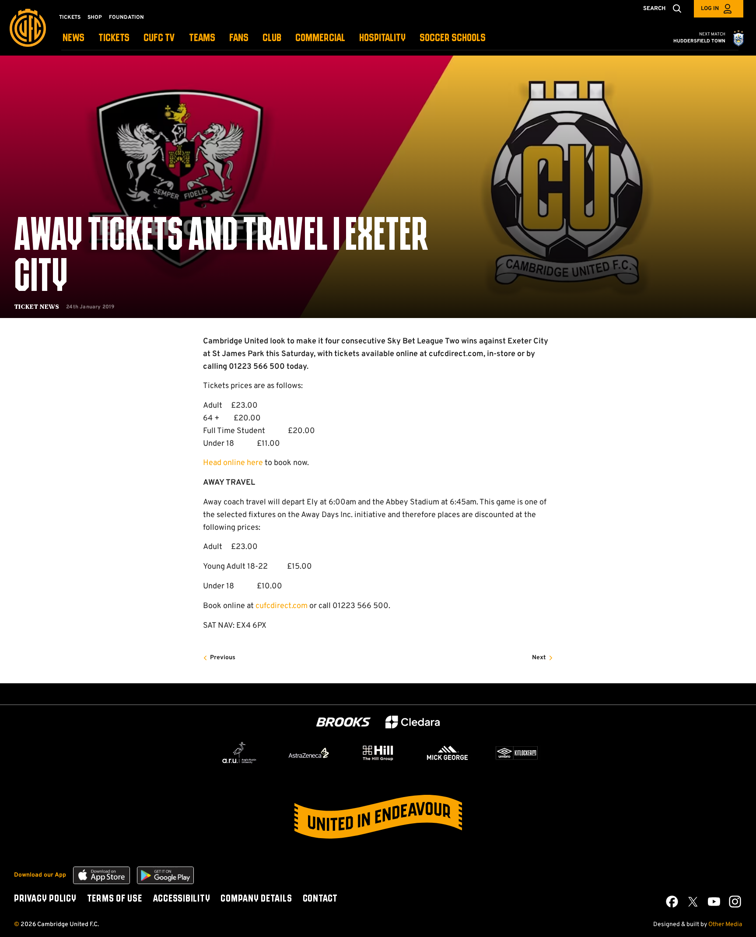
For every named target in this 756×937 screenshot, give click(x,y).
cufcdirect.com (282, 606)
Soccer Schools (453, 38)
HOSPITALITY (382, 38)
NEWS (73, 38)
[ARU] (239, 753)
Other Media (725, 924)
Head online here (233, 463)
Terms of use (114, 899)
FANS (238, 38)
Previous (222, 657)
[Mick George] (447, 753)
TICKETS (114, 38)
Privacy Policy (45, 899)
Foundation (126, 17)
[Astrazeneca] (309, 752)
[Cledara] (412, 722)
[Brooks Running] (343, 722)
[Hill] (378, 753)
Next (539, 657)
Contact (320, 899)
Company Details (256, 899)
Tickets (69, 17)
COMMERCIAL (320, 38)
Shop (95, 17)
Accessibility (181, 899)
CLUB (271, 38)
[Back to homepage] (28, 28)
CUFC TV (159, 38)
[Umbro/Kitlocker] (517, 753)
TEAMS (202, 38)
